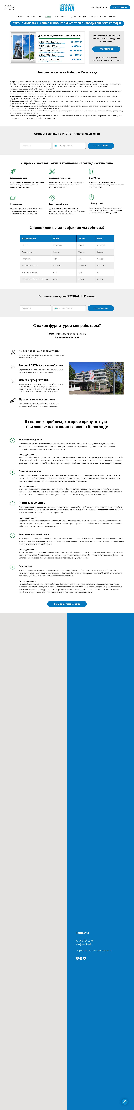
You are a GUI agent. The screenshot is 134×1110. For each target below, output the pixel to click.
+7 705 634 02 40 (99, 7)
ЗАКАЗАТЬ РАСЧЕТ (100, 146)
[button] (120, 7)
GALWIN (48, 16)
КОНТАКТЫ (113, 16)
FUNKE (40, 16)
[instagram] (77, 958)
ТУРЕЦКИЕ (83, 16)
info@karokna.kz (84, 944)
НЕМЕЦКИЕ (93, 16)
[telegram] (80, 958)
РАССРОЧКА (30, 16)
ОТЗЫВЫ (103, 16)
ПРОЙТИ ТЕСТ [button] (106, 49)
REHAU (56, 16)
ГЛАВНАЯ (20, 16)
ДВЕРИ (73, 16)
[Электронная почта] (84, 958)
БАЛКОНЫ (64, 16)
